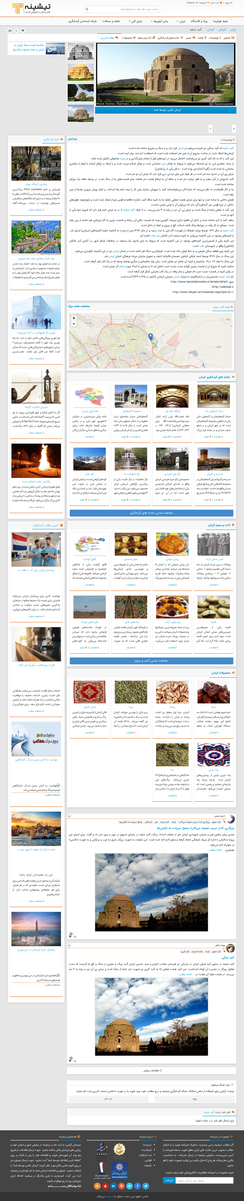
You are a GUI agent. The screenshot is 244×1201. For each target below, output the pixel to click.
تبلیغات (148, 1165)
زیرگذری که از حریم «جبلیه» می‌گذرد (194, 822)
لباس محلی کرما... (213, 559)
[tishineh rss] (98, 1186)
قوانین (148, 1160)
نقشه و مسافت (111, 21)
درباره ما (147, 1145)
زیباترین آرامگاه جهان (36, 184)
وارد (211, 1121)
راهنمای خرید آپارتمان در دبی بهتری (36, 950)
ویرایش (72, 139)
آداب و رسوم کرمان (219, 525)
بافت (153, 236)
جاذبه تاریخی (197, 951)
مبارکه (122, 266)
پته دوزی (213, 770)
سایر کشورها (160, 21)
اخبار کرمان (164, 822)
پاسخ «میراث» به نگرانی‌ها (130, 822)
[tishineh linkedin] (114, 1186)
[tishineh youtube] (106, 1186)
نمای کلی (136, 21)
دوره (122, 158)
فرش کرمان (89, 707)
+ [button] (74, 318)
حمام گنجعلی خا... (214, 411)
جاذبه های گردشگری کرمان (214, 377)
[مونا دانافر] (230, 948)
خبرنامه (203, 3)
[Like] (70, 937)
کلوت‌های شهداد (89, 622)
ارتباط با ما (146, 1150)
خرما (213, 707)
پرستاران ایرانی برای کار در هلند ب (36, 570)
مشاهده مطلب (35, 210)
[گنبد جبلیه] (165, 74)
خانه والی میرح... (89, 411)
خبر (156, 822)
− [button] (74, 323)
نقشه (206, 437)
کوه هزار (89, 474)
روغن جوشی (172, 559)
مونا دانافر (220, 945)
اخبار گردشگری (51, 139)
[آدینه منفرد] (230, 819)
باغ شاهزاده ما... (131, 474)
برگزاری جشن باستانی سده (36, 481)
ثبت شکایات (145, 1155)
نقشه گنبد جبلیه (221, 307)
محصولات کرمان (220, 673)
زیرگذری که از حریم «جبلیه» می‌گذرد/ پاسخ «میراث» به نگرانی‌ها (195, 828)
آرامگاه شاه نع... (172, 411)
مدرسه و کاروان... (213, 474)
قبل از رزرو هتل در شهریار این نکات (36, 665)
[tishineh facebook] (138, 1186)
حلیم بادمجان (131, 559)
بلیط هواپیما (220, 21)
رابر (158, 236)
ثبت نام (215, 3)
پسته (172, 707)
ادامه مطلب (215, 850)
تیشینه (109, 1196)
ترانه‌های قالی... (131, 622)
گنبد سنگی (228, 957)
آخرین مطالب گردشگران (46, 525)
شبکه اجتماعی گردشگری (82, 21)
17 (71, 933)
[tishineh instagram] (122, 1186)
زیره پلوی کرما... (172, 622)
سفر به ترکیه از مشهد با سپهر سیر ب (36, 849)
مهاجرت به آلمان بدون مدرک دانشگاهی (36, 760)
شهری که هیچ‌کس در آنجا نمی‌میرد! (36, 333)
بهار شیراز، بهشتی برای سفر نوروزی (36, 258)
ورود (227, 3)
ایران (182, 21)
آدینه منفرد (219, 816)
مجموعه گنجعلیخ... (131, 411)
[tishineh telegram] (146, 1186)
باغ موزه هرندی (172, 474)
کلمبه (213, 622)
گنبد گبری (185, 951)
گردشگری (148, 822)
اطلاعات (217, 437)
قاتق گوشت (89, 559)
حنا (172, 770)
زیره (131, 707)
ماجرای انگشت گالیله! (36, 407)
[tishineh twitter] (130, 1186)
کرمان (222, 29)
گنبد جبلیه (228, 148)
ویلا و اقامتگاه (199, 21)
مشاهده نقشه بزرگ (79, 306)
